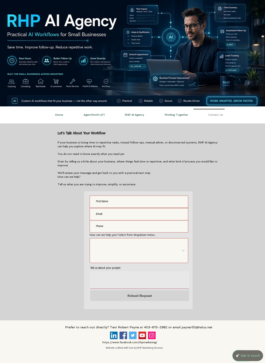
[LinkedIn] (114, 335)
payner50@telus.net (197, 327)
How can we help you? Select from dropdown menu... (122, 235)
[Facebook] (123, 335)
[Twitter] (133, 335)
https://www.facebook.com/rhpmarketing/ (129, 342)
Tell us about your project (105, 268)
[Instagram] (152, 335)
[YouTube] (142, 335)
